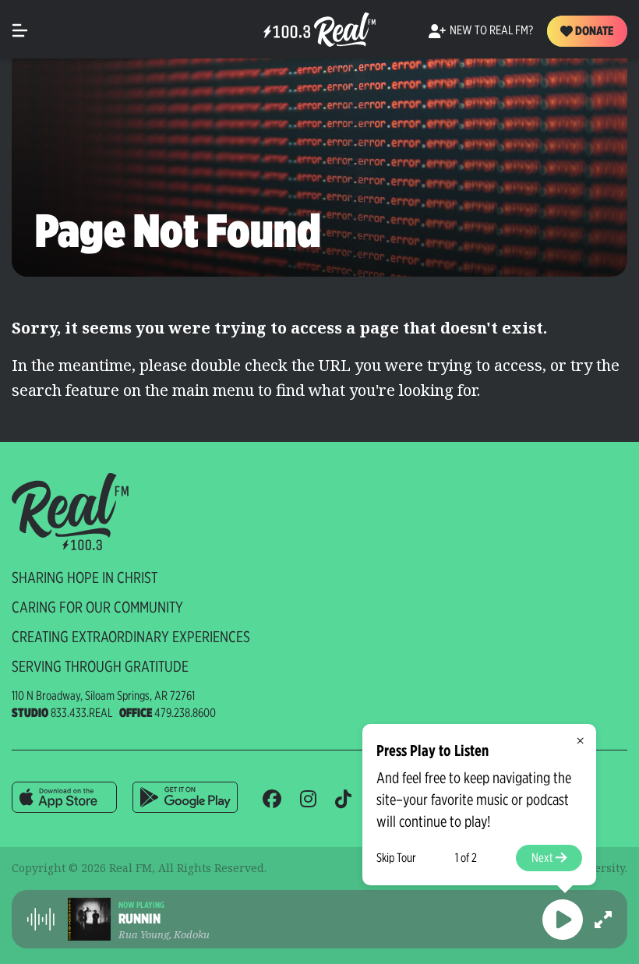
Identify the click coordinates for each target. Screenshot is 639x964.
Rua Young (143, 934)
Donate (593, 30)
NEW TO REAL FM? (491, 30)
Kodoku (192, 934)
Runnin (139, 919)
